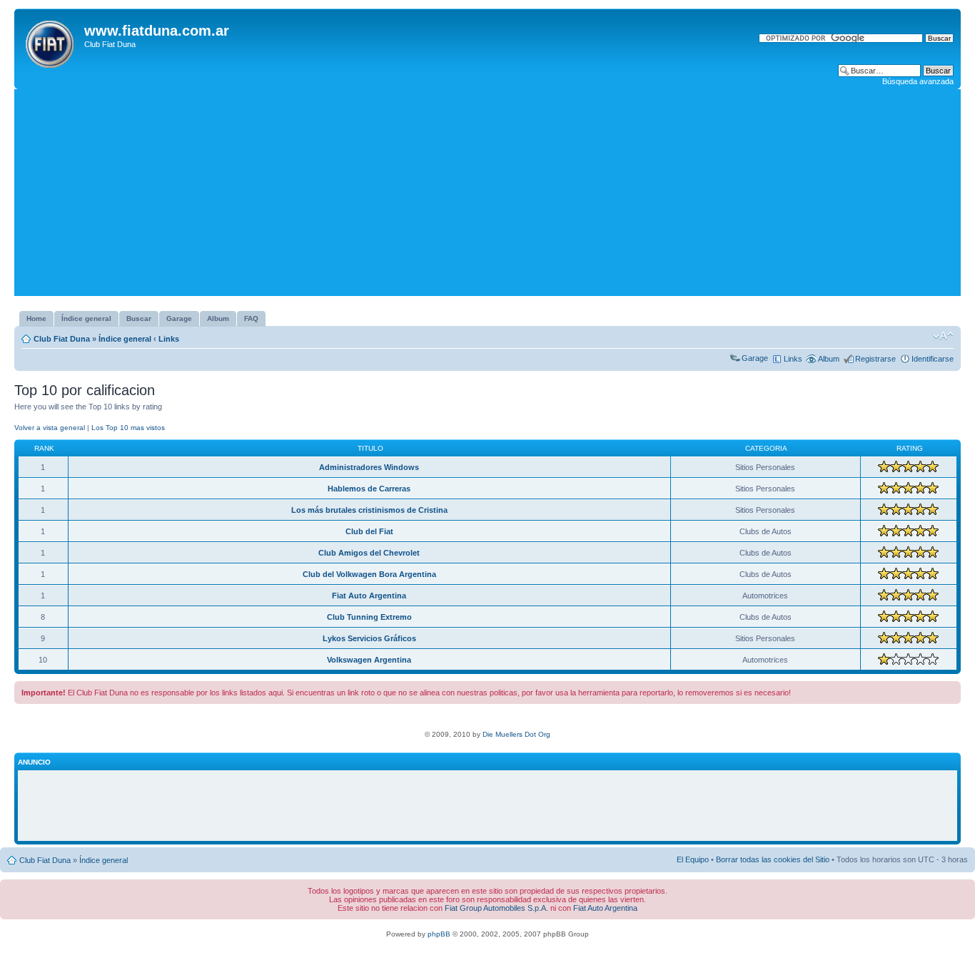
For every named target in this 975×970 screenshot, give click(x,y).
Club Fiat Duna (62, 339)
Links (168, 339)
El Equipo (693, 859)
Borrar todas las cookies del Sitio (772, 859)
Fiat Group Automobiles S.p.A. (496, 908)
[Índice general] (51, 41)
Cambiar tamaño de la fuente (943, 336)
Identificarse (932, 358)
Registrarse (875, 358)
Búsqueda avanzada (918, 81)
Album (828, 358)
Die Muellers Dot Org (516, 734)
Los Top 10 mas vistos (128, 428)
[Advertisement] (487, 196)
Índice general (124, 339)
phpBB (439, 934)
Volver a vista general (49, 428)
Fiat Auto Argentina (605, 908)
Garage (755, 358)
